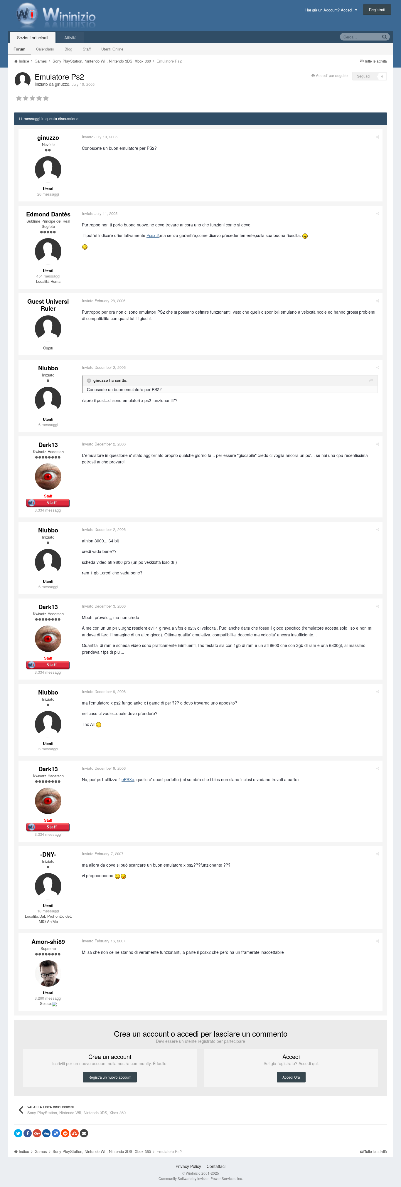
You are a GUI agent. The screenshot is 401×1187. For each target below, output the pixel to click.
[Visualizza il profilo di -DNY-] (48, 886)
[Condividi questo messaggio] (377, 136)
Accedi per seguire (332, 75)
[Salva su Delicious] (56, 1133)
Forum (20, 49)
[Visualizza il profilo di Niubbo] (48, 400)
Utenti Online (112, 49)
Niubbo (48, 368)
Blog (68, 49)
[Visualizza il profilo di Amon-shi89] (48, 973)
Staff (87, 49)
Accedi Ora (291, 1077)
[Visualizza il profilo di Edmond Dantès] (48, 251)
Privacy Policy (188, 1166)
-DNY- (48, 854)
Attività (70, 38)
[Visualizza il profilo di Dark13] (48, 476)
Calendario (45, 49)
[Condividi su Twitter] (18, 1133)
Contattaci (216, 1166)
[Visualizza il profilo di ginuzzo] (23, 80)
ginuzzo (62, 84)
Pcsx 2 (152, 235)
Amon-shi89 (48, 941)
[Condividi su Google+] (37, 1133)
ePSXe (128, 779)
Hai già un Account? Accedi (330, 10)
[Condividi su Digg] (46, 1133)
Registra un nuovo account (109, 1077)
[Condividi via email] (84, 1133)
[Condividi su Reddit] (65, 1133)
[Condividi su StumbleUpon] (74, 1133)
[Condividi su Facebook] (27, 1133)
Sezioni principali (32, 38)
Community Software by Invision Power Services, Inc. (201, 1178)
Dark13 (48, 444)
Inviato (99, 136)
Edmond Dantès (48, 214)
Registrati (377, 9)
